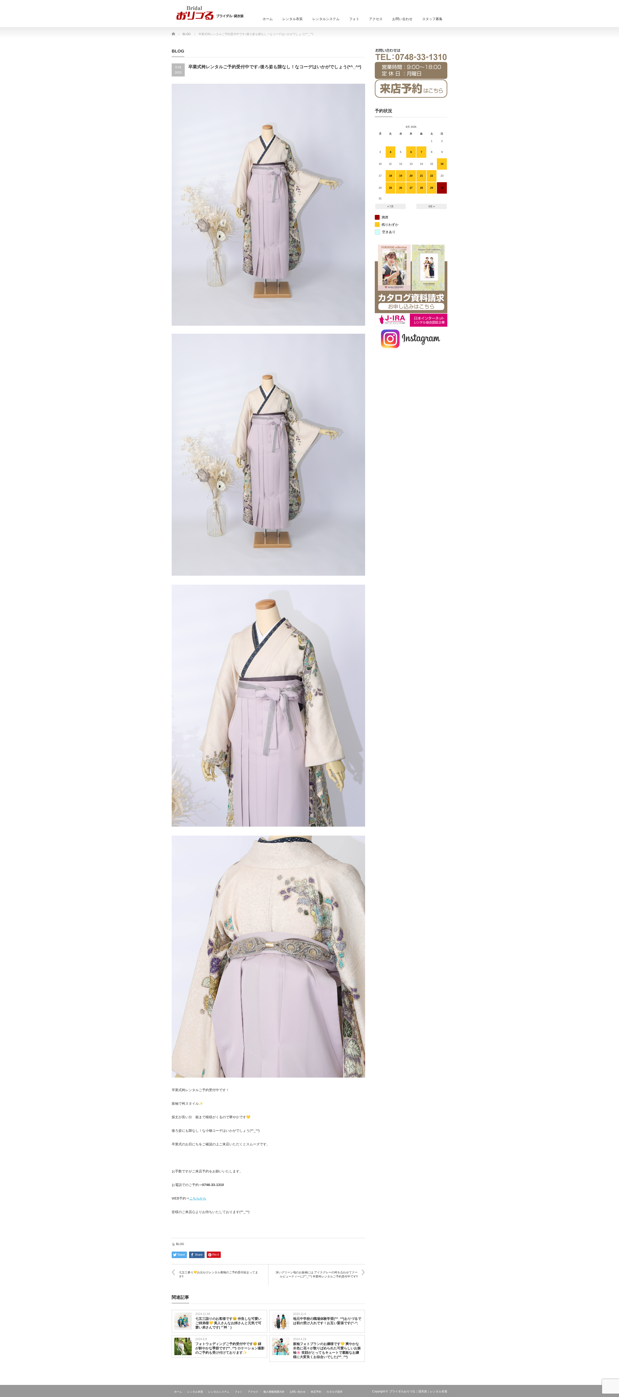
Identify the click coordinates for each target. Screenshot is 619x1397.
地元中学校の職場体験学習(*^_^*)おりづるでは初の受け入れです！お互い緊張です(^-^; (327, 1321)
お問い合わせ (402, 19)
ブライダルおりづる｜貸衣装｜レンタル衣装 (418, 1391)
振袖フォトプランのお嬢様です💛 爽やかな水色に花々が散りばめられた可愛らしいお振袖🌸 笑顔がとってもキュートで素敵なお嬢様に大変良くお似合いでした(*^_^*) (327, 1350)
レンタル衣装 (292, 19)
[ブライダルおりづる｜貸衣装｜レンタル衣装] (210, 13)
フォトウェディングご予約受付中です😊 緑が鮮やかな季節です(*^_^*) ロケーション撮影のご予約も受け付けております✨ (230, 1348)
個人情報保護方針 (274, 1391)
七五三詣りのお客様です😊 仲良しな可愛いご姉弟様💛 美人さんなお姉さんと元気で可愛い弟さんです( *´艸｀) (228, 1323)
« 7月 (390, 206)
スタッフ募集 (432, 19)
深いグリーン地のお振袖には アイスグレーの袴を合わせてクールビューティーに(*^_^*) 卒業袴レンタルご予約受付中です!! (317, 1274)
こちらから (197, 1198)
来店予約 (316, 1391)
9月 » (431, 206)
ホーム (268, 19)
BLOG (180, 1244)
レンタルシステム (325, 19)
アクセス (376, 19)
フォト (354, 19)
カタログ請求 (334, 1391)
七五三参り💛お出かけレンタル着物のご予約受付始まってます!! (218, 1274)
